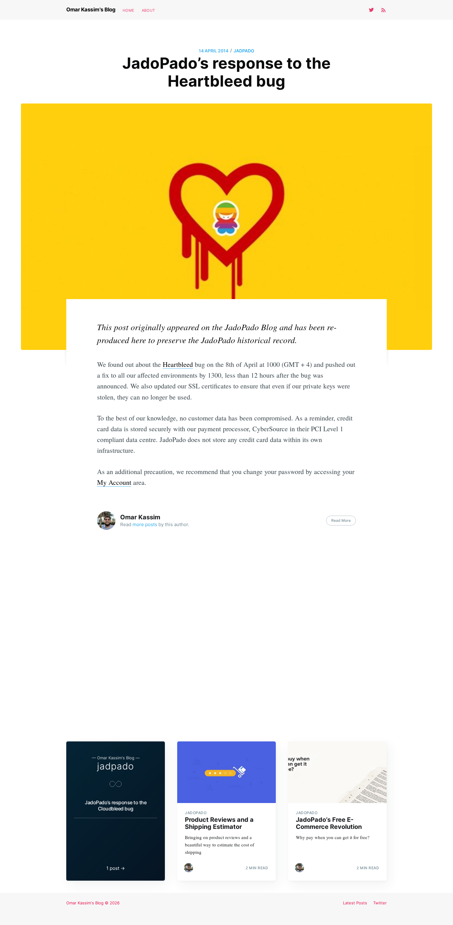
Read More (341, 520)
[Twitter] (372, 10)
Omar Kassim (140, 517)
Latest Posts (355, 902)
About (148, 10)
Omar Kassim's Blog (90, 9)
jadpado (244, 50)
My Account (114, 482)
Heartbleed (178, 364)
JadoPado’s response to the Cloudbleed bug (115, 805)
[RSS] (383, 10)
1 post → (115, 868)
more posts (145, 524)
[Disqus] (226, 634)
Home (128, 10)
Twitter (380, 902)
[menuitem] (128, 10)
